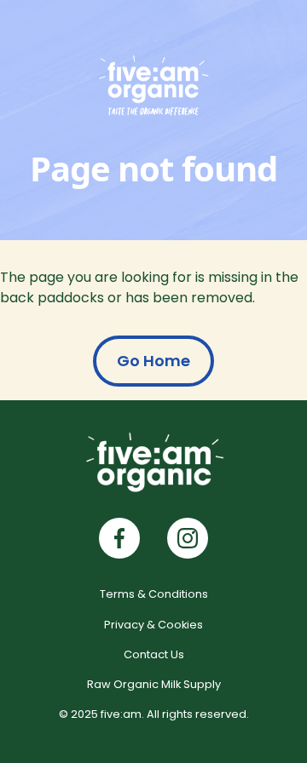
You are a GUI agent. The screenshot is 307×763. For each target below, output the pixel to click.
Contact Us (154, 654)
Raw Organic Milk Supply (154, 684)
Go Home (153, 360)
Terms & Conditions (154, 594)
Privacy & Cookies (153, 624)
